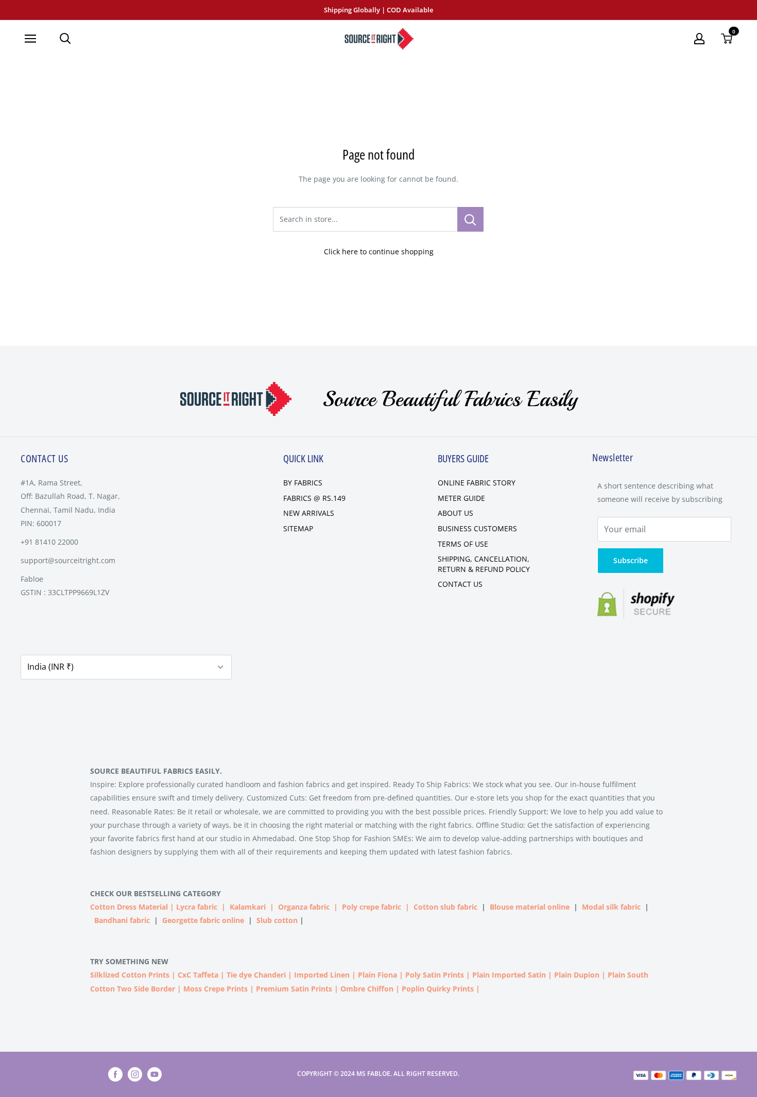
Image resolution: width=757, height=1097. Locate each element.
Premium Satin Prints (294, 989)
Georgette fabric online (203, 920)
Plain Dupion (576, 975)
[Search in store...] (470, 219)
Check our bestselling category (156, 893)
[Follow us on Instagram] (135, 1074)
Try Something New (130, 961)
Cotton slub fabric (445, 907)
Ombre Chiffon (366, 989)
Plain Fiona (377, 975)
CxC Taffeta (198, 975)
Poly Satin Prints (434, 975)
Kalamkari (248, 907)
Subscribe (630, 560)
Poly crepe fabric (371, 907)
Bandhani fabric (122, 920)
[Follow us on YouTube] (154, 1074)
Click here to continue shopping (379, 251)
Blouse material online (530, 907)
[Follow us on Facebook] (115, 1074)
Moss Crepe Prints (215, 989)
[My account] (699, 38)
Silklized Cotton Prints (129, 975)
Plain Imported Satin (509, 975)
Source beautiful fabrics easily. (156, 771)
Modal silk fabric (611, 907)
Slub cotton (277, 920)
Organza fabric (304, 907)
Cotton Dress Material (129, 907)
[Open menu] (34, 38)
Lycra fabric (196, 907)
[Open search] (65, 38)
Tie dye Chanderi (256, 975)
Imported (312, 975)
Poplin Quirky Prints (438, 989)
